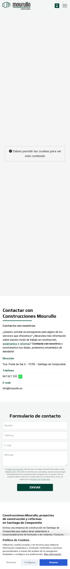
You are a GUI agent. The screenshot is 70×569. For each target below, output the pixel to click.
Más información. (53, 554)
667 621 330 (10, 376)
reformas (25, 343)
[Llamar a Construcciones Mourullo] (57, 5)
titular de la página (15, 469)
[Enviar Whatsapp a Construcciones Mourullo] (20, 377)
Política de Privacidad (40, 479)
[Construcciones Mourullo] (16, 6)
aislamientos (10, 343)
